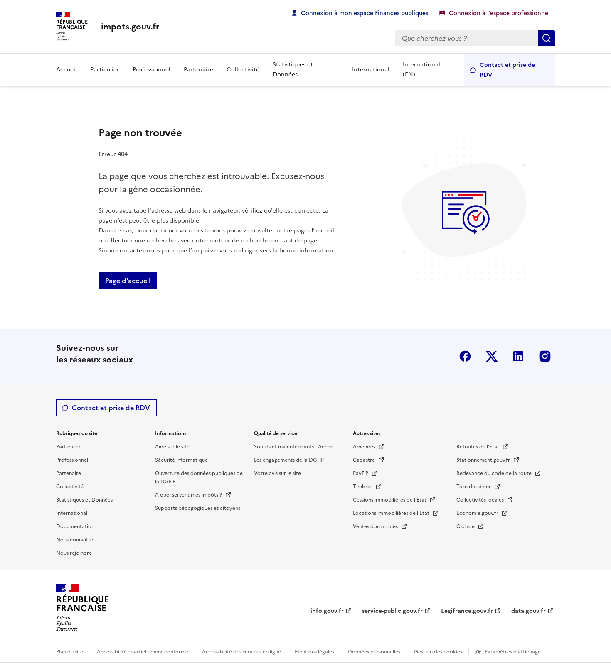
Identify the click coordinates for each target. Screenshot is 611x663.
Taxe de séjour (474, 486)
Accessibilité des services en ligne (241, 652)
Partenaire (198, 69)
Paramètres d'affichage (513, 652)
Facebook (465, 356)
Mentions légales (314, 652)
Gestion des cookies (438, 652)
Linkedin (518, 356)
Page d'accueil (127, 281)
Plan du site (69, 652)
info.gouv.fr (327, 611)
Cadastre (364, 460)
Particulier (104, 69)
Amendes (365, 446)
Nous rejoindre (74, 553)
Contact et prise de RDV (507, 70)
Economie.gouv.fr (478, 513)
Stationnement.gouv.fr (483, 460)
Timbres (363, 486)
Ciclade (466, 526)
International (370, 69)
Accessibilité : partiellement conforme (142, 652)
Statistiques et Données (293, 69)
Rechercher (546, 38)
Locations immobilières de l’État (392, 513)
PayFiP (361, 473)
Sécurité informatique (181, 460)
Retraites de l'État (478, 446)
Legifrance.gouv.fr (467, 611)
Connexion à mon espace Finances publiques (364, 13)
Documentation (75, 526)
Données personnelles (374, 652)
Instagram (545, 356)
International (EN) (421, 69)
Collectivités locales (480, 500)
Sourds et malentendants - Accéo (294, 446)
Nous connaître (74, 539)
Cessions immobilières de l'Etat (390, 500)
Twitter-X (492, 356)
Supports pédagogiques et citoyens (197, 508)
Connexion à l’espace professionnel (499, 13)
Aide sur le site (172, 446)
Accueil (66, 69)
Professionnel (151, 69)
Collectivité (243, 69)
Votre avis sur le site (277, 473)
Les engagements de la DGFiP (289, 460)
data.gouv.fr (528, 611)
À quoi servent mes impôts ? (189, 495)
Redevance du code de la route (494, 473)
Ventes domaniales (376, 526)
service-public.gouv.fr (392, 611)
